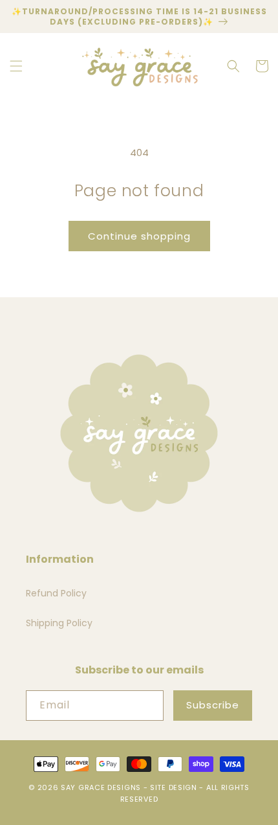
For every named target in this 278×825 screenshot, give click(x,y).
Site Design (173, 787)
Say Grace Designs (101, 787)
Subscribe (212, 705)
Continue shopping (139, 236)
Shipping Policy (59, 622)
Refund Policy (56, 593)
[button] (16, 66)
